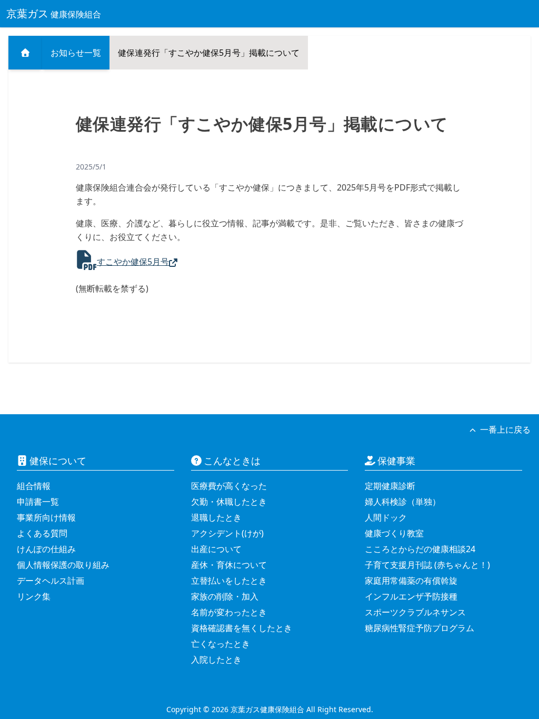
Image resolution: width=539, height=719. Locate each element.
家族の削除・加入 (224, 596)
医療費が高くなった (229, 486)
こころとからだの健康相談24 (420, 549)
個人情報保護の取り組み (63, 565)
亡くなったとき (220, 644)
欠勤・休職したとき (229, 501)
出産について (216, 549)
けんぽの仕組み (46, 549)
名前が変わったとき (229, 612)
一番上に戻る (505, 429)
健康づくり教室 (394, 533)
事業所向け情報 (46, 517)
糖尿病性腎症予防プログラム (419, 628)
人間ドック (386, 517)
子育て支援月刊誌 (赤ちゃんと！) (427, 565)
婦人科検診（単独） (403, 501)
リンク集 (34, 596)
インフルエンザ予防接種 (411, 596)
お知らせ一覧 (76, 52)
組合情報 (34, 486)
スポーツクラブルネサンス (415, 612)
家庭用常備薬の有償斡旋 (411, 580)
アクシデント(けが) (227, 533)
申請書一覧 (38, 501)
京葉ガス (53, 13)
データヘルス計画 (50, 580)
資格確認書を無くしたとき (241, 628)
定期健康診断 (390, 486)
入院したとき (216, 659)
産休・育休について (229, 565)
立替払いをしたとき (229, 580)
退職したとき (216, 517)
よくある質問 (42, 533)
